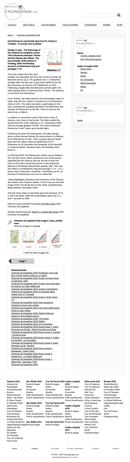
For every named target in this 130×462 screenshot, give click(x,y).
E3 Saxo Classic (14, 400)
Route (83, 76)
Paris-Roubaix (13, 413)
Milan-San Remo (111, 386)
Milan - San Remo (15, 397)
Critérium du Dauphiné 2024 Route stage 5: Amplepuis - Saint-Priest (31, 350)
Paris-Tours (12, 440)
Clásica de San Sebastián (13, 428)
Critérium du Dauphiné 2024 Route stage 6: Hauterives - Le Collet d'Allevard (31, 355)
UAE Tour (88, 392)
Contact (115, 448)
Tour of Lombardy (15, 438)
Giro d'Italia (29, 24)
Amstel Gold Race (15, 419)
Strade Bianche (14, 395)
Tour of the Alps (91, 411)
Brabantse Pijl (13, 416)
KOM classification (35, 395)
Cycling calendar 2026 (90, 55)
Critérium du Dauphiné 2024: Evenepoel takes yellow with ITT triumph (33, 293)
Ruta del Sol (89, 389)
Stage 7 (22, 261)
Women (106, 24)
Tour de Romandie (92, 413)
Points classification (35, 397)
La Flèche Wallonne (16, 422)
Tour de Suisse (91, 422)
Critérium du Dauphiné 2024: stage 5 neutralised (34, 288)
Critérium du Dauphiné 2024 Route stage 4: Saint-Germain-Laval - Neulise (35, 344)
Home (10, 35)
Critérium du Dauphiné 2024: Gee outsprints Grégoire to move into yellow (32, 304)
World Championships (91, 431)
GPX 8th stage (48, 203)
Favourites (31, 389)
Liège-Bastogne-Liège (16, 424)
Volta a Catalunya (92, 400)
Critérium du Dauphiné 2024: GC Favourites (32, 324)
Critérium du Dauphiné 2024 (24, 364)
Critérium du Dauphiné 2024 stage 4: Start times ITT (34, 298)
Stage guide (85, 68)
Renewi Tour (90, 424)
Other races (90, 24)
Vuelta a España (70, 24)
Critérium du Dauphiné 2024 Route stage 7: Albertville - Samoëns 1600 (31, 360)
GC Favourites (86, 79)
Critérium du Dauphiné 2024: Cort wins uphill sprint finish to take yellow (35, 309)
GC (81, 90)
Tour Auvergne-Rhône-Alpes (91, 418)
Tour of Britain (91, 427)
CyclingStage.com (22, 11)
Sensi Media (73, 457)
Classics (12, 24)
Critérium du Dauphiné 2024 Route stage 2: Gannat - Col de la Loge (35, 333)
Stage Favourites (88, 83)
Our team (55, 448)
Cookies (95, 448)
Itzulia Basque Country (91, 404)
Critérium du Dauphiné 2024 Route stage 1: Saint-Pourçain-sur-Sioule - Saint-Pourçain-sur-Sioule (35, 328)
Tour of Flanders (14, 411)
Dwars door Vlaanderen (12, 407)
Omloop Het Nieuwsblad (12, 385)
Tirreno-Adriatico (92, 397)
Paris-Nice (89, 395)
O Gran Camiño (91, 408)
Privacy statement (75, 448)
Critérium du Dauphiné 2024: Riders (28, 321)
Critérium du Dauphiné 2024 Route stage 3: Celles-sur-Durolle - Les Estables (35, 339)
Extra (119, 24)
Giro (105, 408)
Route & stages (33, 384)
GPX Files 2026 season (91, 59)
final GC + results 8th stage (45, 211)
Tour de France (48, 24)
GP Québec (12, 432)
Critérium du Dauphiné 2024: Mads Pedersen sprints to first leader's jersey (32, 314)
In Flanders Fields (15, 403)
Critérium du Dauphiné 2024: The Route (30, 318)
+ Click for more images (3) (36, 252)
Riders (83, 86)
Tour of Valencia (92, 384)
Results (83, 72)
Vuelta (107, 405)
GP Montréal (12, 435)
